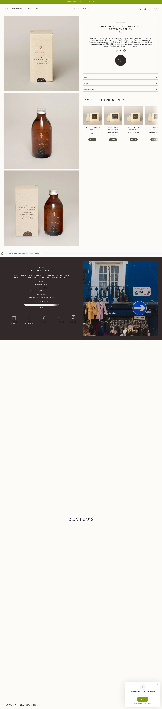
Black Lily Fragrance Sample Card (112, 130)
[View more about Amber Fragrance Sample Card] (92, 115)
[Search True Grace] (140, 9)
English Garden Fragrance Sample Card (133, 130)
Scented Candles (14, 323)
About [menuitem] (28, 8)
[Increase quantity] (124, 50)
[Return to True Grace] (81, 9)
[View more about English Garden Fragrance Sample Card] (133, 115)
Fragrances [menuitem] (17, 8)
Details (87, 77)
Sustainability (90, 89)
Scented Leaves (73, 323)
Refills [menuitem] (37, 8)
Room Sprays (59, 322)
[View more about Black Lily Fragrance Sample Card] (113, 115)
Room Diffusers (29, 323)
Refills (44, 322)
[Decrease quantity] (116, 50)
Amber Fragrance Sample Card (92, 129)
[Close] (160, 1)
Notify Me (120, 60)
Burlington (120, 22)
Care (86, 83)
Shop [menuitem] (7, 8)
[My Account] (145, 9)
